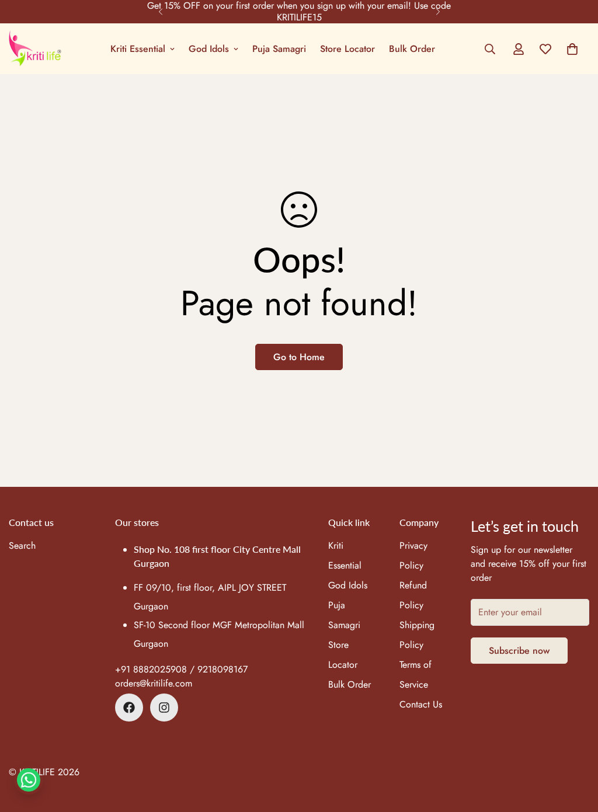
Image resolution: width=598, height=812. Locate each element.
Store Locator (347, 48)
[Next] (438, 11)
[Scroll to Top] (575, 748)
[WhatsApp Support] (28, 779)
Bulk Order (412, 48)
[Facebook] (129, 707)
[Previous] (160, 11)
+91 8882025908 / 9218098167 (181, 669)
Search (22, 545)
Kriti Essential (137, 48)
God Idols (209, 48)
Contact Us (420, 704)
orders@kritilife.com (153, 683)
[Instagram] (164, 707)
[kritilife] (35, 48)
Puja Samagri (279, 48)
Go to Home (299, 357)
